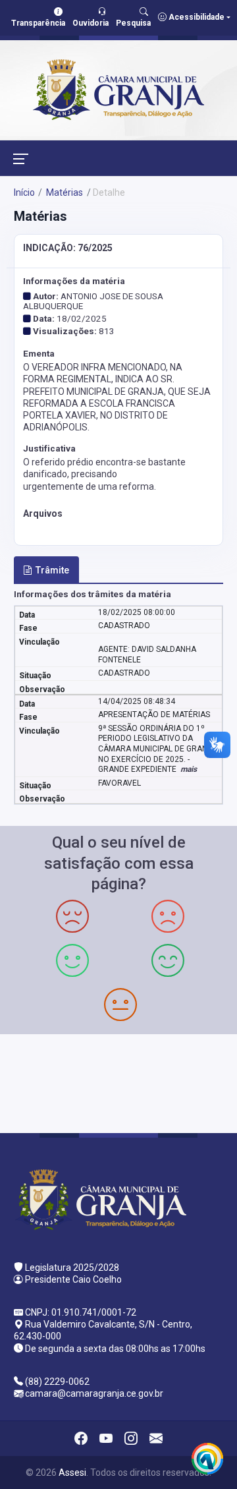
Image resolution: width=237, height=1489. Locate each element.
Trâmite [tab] (52, 570)
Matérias (63, 192)
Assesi (72, 1472)
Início (24, 192)
